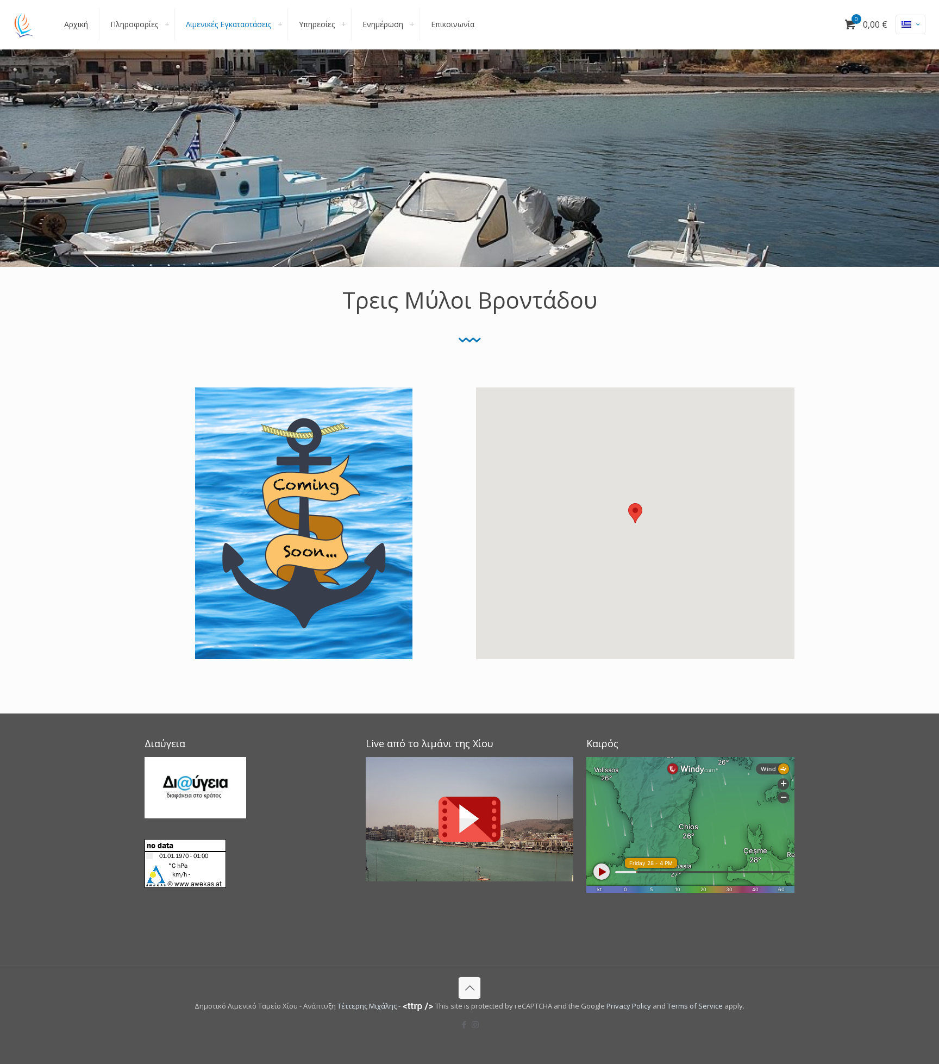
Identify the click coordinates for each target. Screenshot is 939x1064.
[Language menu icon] (910, 24)
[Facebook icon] (464, 1024)
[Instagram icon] (475, 1024)
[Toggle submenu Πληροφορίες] (166, 24)
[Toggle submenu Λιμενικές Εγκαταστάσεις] (279, 24)
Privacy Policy (628, 1006)
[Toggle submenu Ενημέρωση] (411, 24)
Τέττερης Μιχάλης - (369, 1006)
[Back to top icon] (469, 988)
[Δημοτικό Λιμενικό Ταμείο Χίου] (24, 24)
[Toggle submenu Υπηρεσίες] (343, 24)
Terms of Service (695, 1006)
